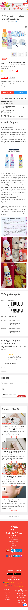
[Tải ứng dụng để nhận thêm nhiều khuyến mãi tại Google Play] (17, 574)
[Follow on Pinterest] (11, 556)
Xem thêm (14, 437)
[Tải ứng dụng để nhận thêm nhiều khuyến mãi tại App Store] (10, 574)
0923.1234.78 (20, 8)
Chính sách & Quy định (14, 537)
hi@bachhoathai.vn (21, 595)
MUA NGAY (20, 92)
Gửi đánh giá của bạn (10, 363)
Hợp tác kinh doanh (7, 595)
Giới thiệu (14, 543)
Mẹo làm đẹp (5, 448)
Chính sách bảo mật (14, 541)
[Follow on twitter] (16, 556)
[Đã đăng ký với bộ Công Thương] (16, 550)
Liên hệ (14, 545)
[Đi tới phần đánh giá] (16, 21)
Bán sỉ (7, 594)
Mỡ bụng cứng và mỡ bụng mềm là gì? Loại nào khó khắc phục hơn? (14, 500)
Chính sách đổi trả (14, 539)
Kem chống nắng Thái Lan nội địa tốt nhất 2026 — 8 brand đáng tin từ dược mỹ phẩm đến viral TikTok (14, 428)
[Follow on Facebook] (7, 556)
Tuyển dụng (7, 592)
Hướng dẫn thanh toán (14, 547)
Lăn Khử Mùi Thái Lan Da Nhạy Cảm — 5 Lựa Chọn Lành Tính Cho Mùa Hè (14, 452)
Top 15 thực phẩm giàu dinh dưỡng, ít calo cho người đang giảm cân (14, 477)
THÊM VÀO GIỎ (7, 92)
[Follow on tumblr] (14, 556)
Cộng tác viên (7, 599)
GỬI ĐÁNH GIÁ (21, 396)
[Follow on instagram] (21, 556)
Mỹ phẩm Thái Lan (6, 423)
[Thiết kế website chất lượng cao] (13, 577)
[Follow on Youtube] (9, 556)
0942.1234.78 (21, 602)
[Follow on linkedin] (19, 556)
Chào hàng (7, 597)
